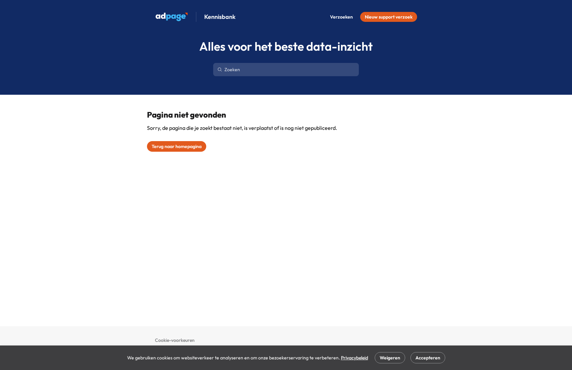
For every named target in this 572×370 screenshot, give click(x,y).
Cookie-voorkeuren (175, 340)
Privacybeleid (354, 358)
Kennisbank (220, 17)
